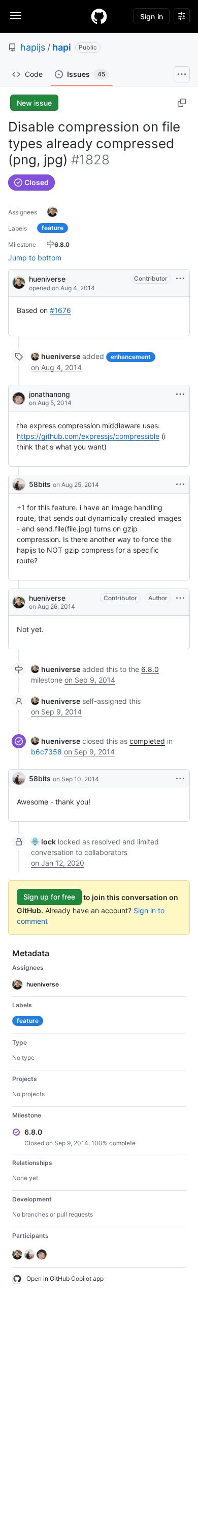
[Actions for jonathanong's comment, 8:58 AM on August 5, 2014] (180, 394)
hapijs (32, 47)
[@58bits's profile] (19, 484)
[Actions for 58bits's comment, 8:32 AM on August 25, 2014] (180, 484)
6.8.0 (150, 669)
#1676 (60, 310)
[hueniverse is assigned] (52, 212)
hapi (61, 47)
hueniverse (47, 279)
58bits (40, 484)
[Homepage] (99, 16)
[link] (55, 356)
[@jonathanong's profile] (19, 398)
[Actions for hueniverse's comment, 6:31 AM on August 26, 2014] (180, 598)
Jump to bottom (34, 257)
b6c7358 (46, 751)
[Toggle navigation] (15, 15)
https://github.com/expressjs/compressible (88, 436)
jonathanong (49, 394)
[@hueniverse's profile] (19, 282)
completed (147, 741)
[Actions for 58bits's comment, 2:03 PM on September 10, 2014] (180, 779)
